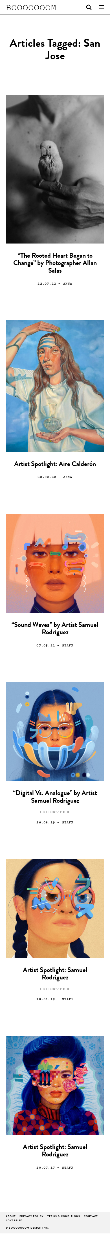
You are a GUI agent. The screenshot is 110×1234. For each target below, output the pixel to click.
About (11, 1216)
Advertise (14, 1221)
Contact (91, 1216)
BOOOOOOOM (31, 7)
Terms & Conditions (63, 1216)
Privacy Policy (31, 1216)
